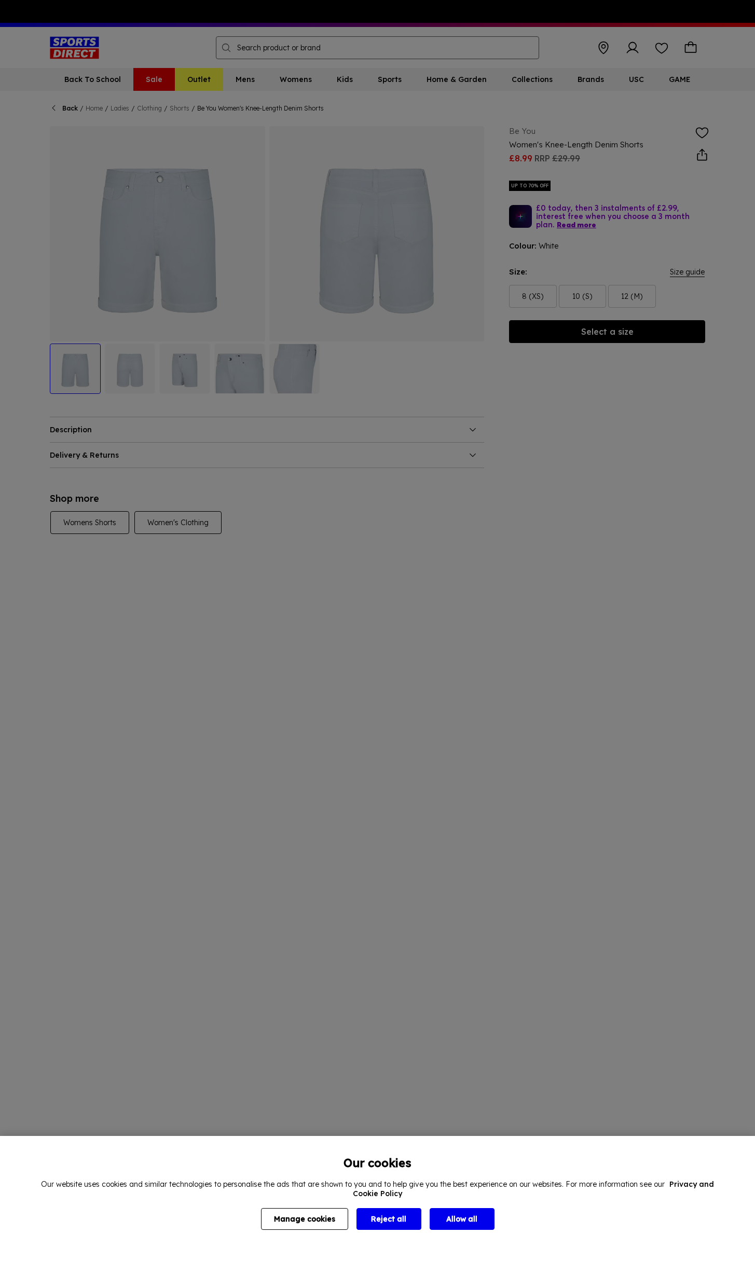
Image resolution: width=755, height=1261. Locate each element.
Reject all (388, 1219)
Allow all (461, 1219)
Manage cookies (304, 1219)
